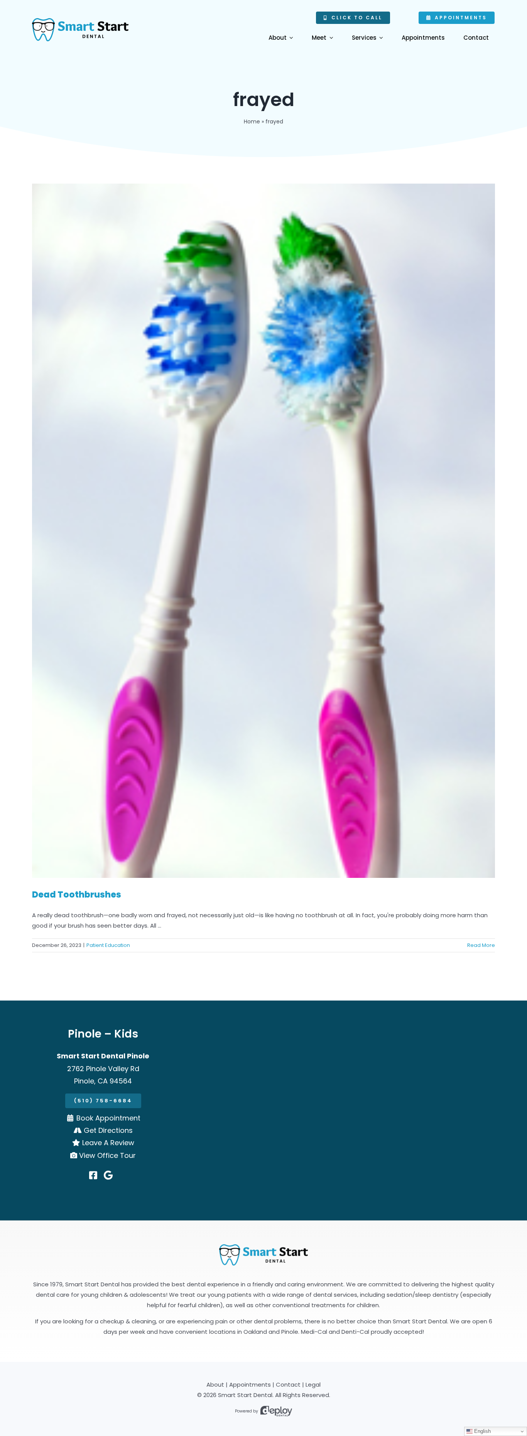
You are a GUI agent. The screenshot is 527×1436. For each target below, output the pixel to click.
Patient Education (108, 945)
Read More (481, 945)
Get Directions (108, 1130)
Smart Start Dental (245, 1395)
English (482, 1431)
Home (252, 121)
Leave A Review (108, 1142)
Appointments (250, 1384)
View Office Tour (107, 1155)
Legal (313, 1384)
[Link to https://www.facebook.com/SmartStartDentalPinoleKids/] (93, 1175)
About (215, 1384)
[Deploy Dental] (276, 1411)
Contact (288, 1384)
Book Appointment (108, 1118)
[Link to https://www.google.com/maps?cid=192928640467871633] (108, 1175)
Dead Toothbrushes (76, 895)
